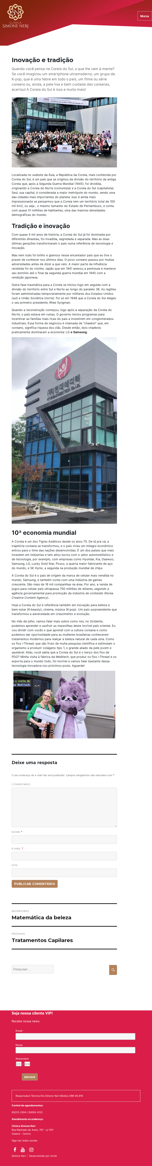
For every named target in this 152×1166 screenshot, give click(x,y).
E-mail (17, 848)
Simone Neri (19, 1155)
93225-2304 (19, 1112)
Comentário (21, 784)
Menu (144, 16)
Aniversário (22, 1058)
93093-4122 (36, 1112)
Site (14, 865)
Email (20, 1031)
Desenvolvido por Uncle (43, 1155)
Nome (17, 832)
